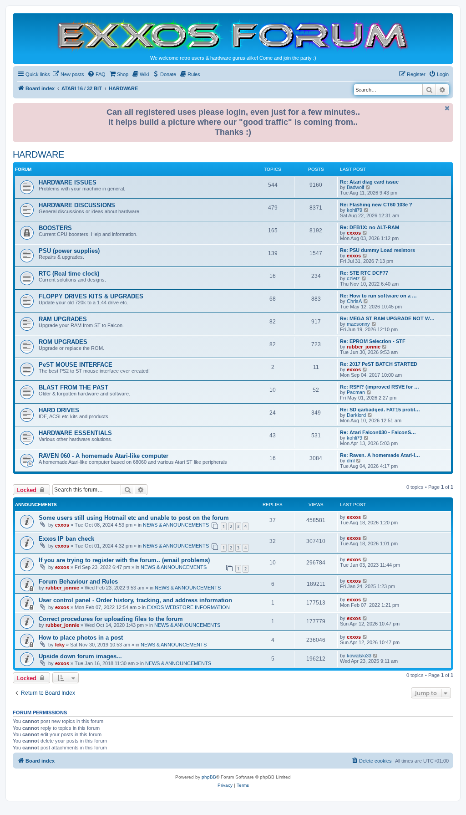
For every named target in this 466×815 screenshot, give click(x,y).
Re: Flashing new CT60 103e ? (376, 204)
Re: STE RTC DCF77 (364, 273)
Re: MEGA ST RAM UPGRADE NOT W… (387, 318)
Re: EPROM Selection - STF (372, 341)
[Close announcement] (447, 108)
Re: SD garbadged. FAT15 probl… (380, 409)
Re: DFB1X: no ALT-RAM (369, 227)
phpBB (209, 776)
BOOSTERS (55, 228)
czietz (353, 278)
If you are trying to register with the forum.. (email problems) (124, 560)
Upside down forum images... (80, 656)
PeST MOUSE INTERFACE (75, 364)
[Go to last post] (365, 517)
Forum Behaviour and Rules (78, 581)
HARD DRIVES (59, 410)
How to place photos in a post (81, 637)
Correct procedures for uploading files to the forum (111, 618)
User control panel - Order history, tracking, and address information (135, 600)
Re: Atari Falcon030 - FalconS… (378, 432)
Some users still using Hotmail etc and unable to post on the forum (134, 517)
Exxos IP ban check (66, 538)
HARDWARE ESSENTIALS (75, 433)
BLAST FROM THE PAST (73, 387)
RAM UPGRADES (63, 319)
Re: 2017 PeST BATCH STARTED (378, 364)
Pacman (356, 392)
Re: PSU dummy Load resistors (377, 250)
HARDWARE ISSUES (67, 182)
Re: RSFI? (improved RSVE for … (379, 387)
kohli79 (354, 210)
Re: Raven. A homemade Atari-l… (380, 455)
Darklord (356, 415)
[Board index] (233, 35)
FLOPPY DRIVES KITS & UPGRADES (91, 296)
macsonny (358, 324)
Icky (60, 644)
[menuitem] (68, 74)
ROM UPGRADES (63, 341)
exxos (354, 233)
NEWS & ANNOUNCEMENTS (176, 525)
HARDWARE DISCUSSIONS (77, 205)
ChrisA (354, 301)
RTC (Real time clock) (69, 273)
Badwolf (355, 187)
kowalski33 (359, 655)
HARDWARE (38, 154)
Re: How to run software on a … (378, 295)
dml (351, 460)
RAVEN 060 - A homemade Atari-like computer (103, 455)
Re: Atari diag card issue (369, 182)
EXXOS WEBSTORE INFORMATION (188, 607)
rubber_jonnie (363, 346)
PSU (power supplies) (69, 250)
